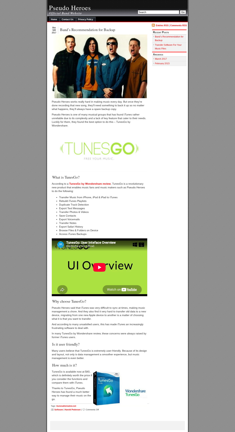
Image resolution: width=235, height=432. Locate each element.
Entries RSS (162, 25)
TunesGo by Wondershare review (90, 183)
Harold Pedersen (73, 410)
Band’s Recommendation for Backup (87, 29)
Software (58, 410)
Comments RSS (178, 25)
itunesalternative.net (66, 406)
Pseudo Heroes (70, 7)
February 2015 (162, 63)
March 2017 (161, 59)
